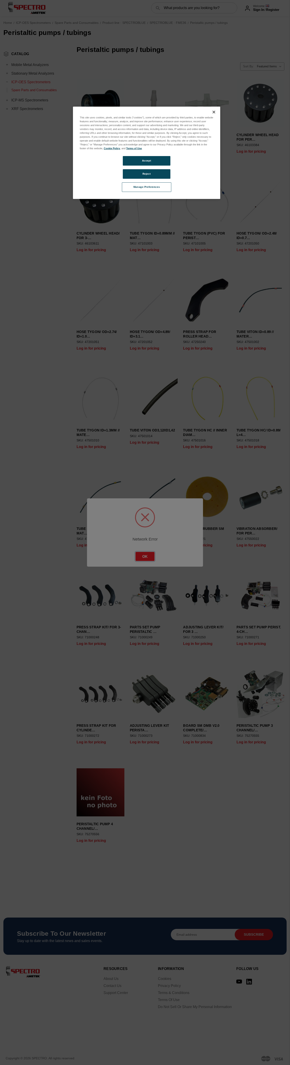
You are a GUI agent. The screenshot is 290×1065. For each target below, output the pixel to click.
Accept (146, 160)
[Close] (214, 112)
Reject (147, 173)
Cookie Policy (112, 148)
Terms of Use (134, 148)
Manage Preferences (146, 187)
